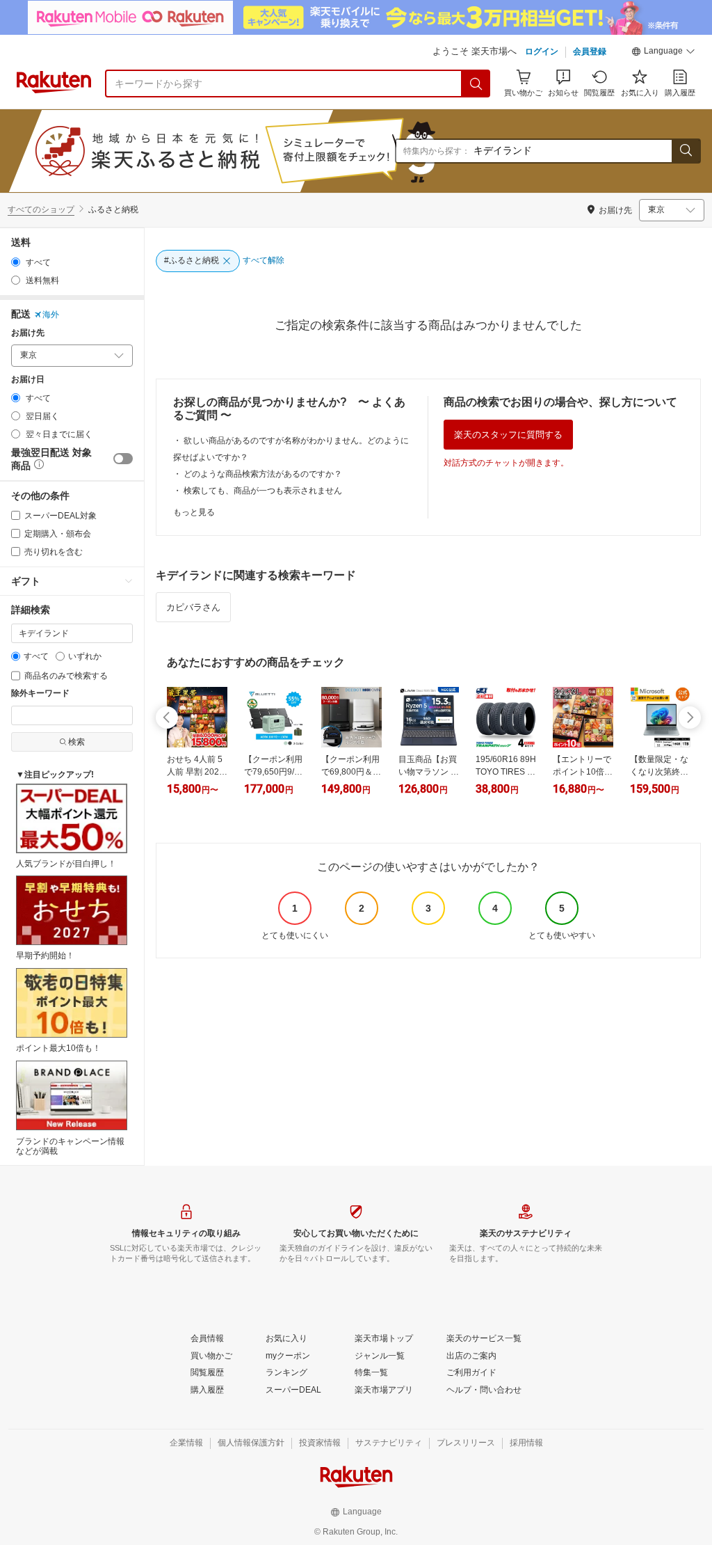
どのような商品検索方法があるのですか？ (263, 474)
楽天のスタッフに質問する (508, 434)
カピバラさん (193, 607)
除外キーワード (40, 693)
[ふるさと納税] (267, 151)
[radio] (15, 262)
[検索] (476, 83)
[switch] (123, 458)
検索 (76, 742)
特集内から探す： (436, 151)
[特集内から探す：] (685, 151)
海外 (50, 314)
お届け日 (27, 379)
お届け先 (27, 333)
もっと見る (194, 512)
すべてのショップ (41, 209)
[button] (663, 53)
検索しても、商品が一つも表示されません (263, 491)
